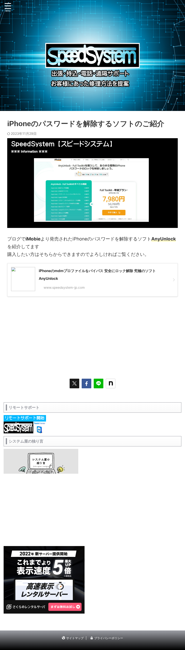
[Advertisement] (92, 335)
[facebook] (86, 383)
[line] (98, 383)
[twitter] (74, 383)
